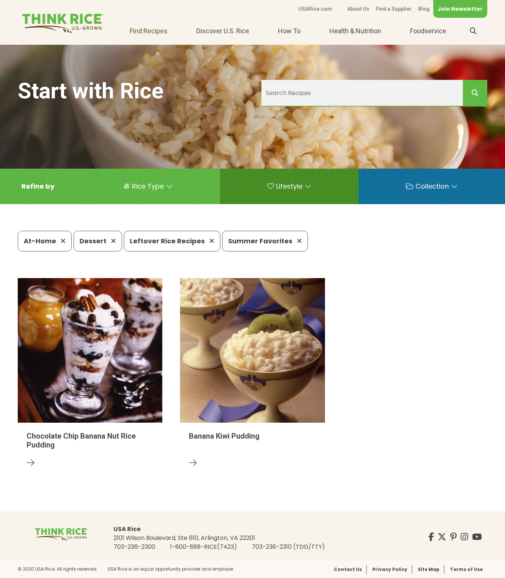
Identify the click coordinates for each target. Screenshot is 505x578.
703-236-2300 (134, 546)
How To (289, 31)
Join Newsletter (460, 9)
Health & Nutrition (355, 31)
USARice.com (315, 9)
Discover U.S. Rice (222, 31)
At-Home (41, 241)
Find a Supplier (394, 9)
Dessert (93, 241)
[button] (37, 186)
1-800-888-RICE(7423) (203, 546)
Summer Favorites (261, 241)
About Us (358, 9)
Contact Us (348, 569)
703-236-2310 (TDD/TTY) (288, 546)
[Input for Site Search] (473, 31)
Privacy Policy (389, 569)
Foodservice (428, 31)
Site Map (429, 569)
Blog (424, 9)
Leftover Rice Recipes (168, 241)
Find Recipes (148, 31)
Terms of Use (466, 569)
